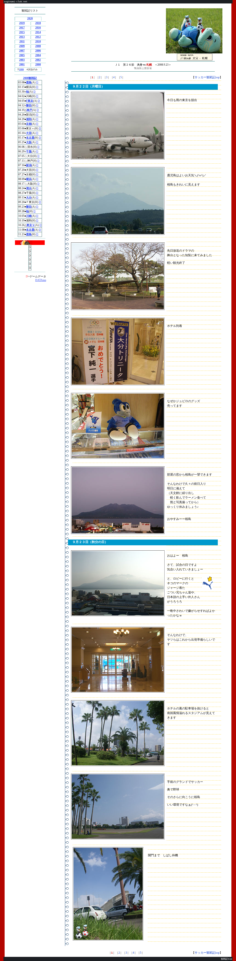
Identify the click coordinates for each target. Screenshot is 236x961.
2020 (30, 18)
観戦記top (226, 959)
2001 (22, 64)
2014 (38, 32)
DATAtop (40, 280)
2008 (38, 46)
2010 (38, 41)
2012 (38, 36)
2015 (22, 32)
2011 (22, 41)
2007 (22, 50)
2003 (22, 59)
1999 (21, 69)
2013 (22, 36)
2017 (22, 27)
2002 (38, 59)
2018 (38, 23)
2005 (22, 55)
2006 (38, 50)
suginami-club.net (15, 1)
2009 (22, 46)
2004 (38, 55)
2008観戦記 (30, 78)
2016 (38, 27)
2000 (38, 64)
